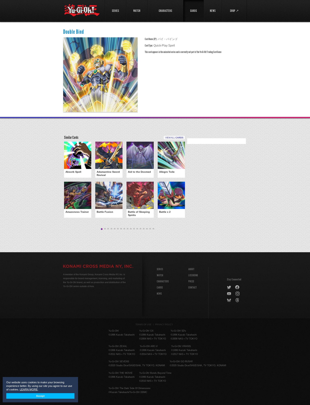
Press (191, 281)
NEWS (159, 293)
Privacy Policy (164, 324)
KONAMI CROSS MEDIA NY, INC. (98, 266)
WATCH (160, 275)
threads (238, 300)
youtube (229, 294)
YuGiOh (81, 10)
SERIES (160, 269)
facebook (237, 287)
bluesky (229, 300)
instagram (238, 294)
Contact (192, 287)
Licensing (193, 275)
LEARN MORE (29, 389)
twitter (229, 287)
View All (174, 137)
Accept (40, 396)
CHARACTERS (163, 281)
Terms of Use (143, 324)
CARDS (160, 287)
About (191, 269)
